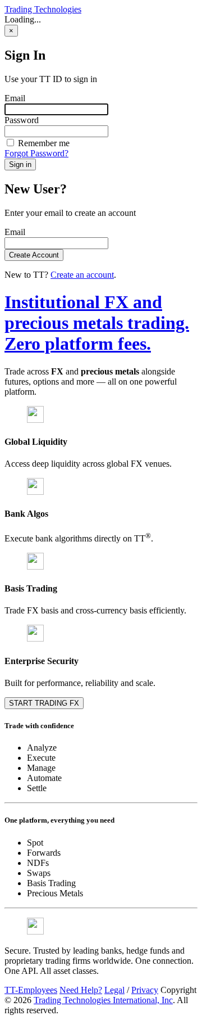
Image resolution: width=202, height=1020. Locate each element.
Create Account (34, 255)
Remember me (43, 143)
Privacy (144, 990)
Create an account (82, 274)
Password (21, 120)
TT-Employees (30, 990)
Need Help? (80, 990)
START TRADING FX (44, 703)
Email (14, 98)
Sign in (20, 164)
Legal (114, 990)
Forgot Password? (36, 153)
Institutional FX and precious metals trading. (96, 323)
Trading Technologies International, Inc (103, 1000)
